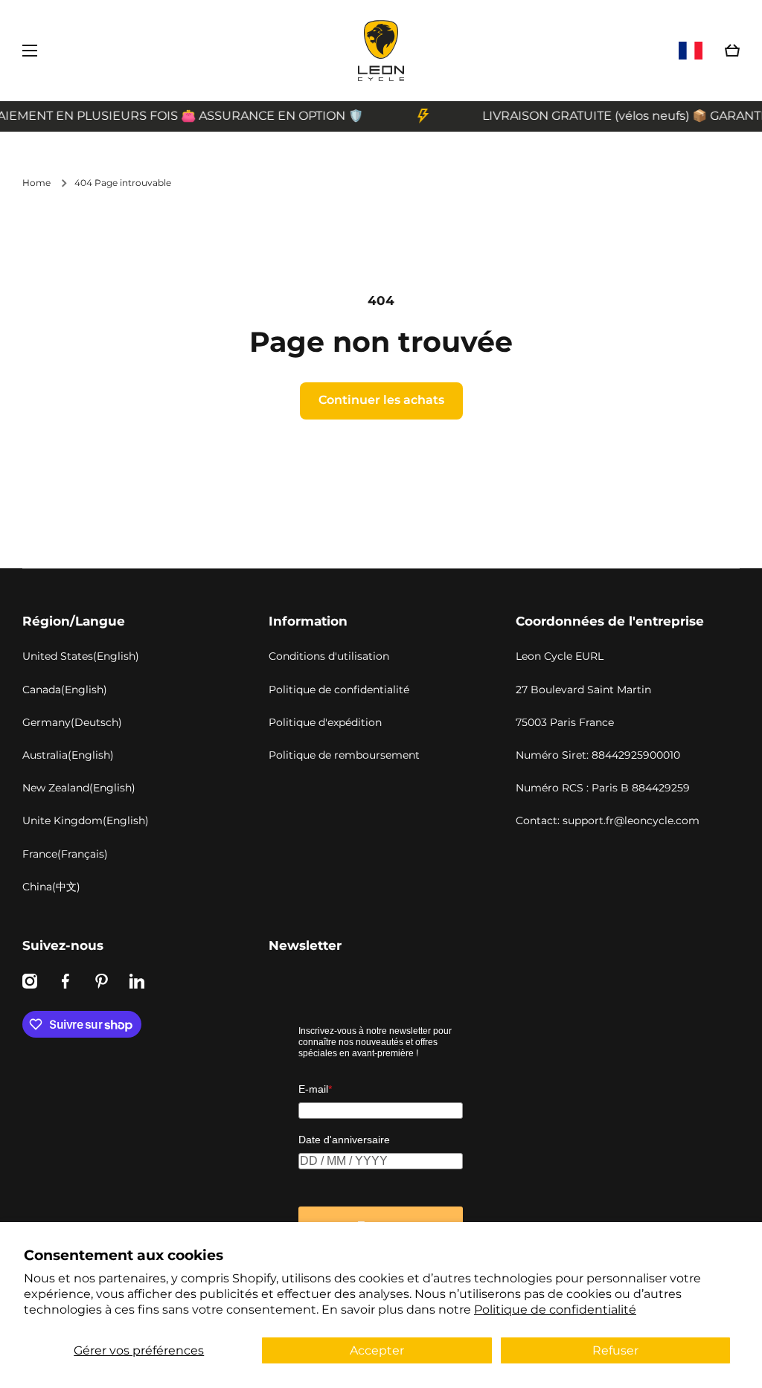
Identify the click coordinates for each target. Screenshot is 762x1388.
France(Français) (65, 854)
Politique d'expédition (325, 722)
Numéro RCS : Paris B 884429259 (603, 787)
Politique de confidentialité (555, 1309)
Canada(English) (64, 689)
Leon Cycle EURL (559, 656)
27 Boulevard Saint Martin (583, 689)
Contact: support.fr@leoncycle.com (607, 820)
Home (36, 182)
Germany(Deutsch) (72, 722)
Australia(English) (68, 755)
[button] (732, 50)
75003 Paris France (565, 722)
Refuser (615, 1350)
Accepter (377, 1350)
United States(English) (80, 656)
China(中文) (51, 886)
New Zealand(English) (78, 787)
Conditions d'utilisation (329, 656)
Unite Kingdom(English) (85, 820)
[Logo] (381, 50)
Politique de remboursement (344, 755)
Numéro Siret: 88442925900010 (598, 755)
